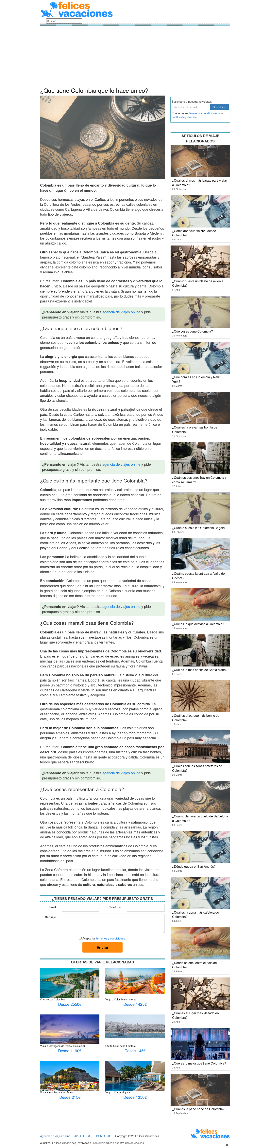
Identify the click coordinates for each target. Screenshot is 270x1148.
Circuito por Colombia (52, 999)
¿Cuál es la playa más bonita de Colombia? (194, 429)
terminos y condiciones (203, 113)
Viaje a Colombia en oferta (120, 999)
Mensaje (50, 917)
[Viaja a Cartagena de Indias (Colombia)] (69, 1033)
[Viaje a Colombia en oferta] (135, 981)
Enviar (102, 947)
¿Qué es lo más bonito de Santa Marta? (200, 669)
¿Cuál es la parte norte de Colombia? (198, 1109)
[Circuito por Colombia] (69, 987)
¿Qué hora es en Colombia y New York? (196, 379)
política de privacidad (185, 117)
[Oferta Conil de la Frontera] (135, 1026)
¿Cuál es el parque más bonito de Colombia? (195, 717)
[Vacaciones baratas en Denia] (69, 1080)
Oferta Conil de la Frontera (120, 1046)
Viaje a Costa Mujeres (118, 1092)
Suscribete (219, 107)
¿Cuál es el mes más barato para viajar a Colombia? (199, 182)
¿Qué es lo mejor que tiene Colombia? (199, 1063)
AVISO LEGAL (83, 1136)
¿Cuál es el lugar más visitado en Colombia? (195, 1015)
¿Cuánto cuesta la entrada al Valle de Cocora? (198, 575)
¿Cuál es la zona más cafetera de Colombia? (195, 914)
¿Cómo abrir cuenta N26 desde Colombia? (194, 233)
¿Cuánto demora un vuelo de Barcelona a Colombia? (200, 818)
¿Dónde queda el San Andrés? (194, 866)
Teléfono (115, 907)
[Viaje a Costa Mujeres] (135, 1080)
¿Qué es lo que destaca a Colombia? (198, 624)
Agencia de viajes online (55, 1136)
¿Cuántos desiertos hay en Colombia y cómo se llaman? (199, 479)
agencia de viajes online (121, 311)
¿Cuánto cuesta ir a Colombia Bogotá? (199, 527)
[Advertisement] (135, 57)
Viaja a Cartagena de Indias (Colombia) (62, 1046)
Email (52, 907)
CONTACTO (103, 1136)
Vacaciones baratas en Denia (57, 1092)
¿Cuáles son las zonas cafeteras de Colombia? (197, 768)
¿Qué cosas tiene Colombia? (192, 331)
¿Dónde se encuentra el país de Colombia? (194, 965)
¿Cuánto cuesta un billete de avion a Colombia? (197, 283)
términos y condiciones (110, 938)
